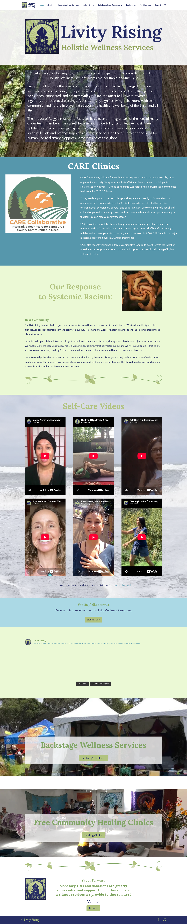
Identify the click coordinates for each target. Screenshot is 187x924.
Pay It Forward (145, 5)
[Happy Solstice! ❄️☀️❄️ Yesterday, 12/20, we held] (149, 672)
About (49, 5)
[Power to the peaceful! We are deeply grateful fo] (65, 655)
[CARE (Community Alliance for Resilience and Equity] (149, 655)
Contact (158, 5)
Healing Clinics (88, 5)
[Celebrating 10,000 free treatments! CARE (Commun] (93, 655)
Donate (93, 908)
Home (41, 5)
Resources (93, 619)
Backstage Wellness (93, 757)
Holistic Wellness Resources (109, 5)
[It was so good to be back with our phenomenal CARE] (93, 672)
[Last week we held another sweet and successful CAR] (37, 672)
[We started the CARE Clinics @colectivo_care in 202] (37, 655)
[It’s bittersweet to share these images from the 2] (121, 672)
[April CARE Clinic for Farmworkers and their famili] (65, 672)
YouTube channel (120, 585)
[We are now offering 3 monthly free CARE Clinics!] (121, 655)
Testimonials (131, 5)
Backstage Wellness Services (67, 5)
